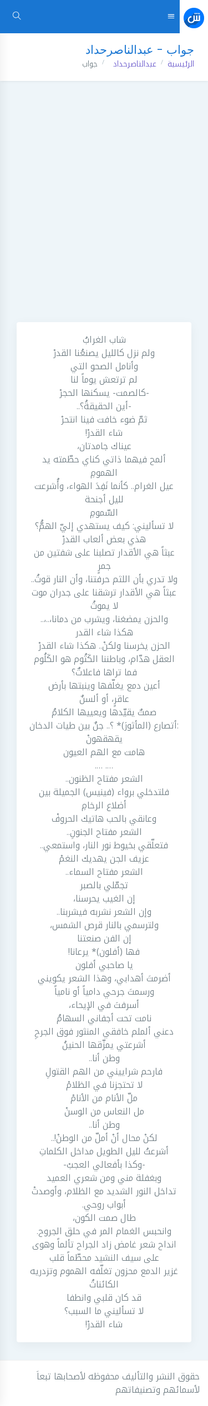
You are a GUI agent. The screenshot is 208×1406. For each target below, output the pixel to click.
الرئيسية (181, 64)
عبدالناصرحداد (134, 64)
